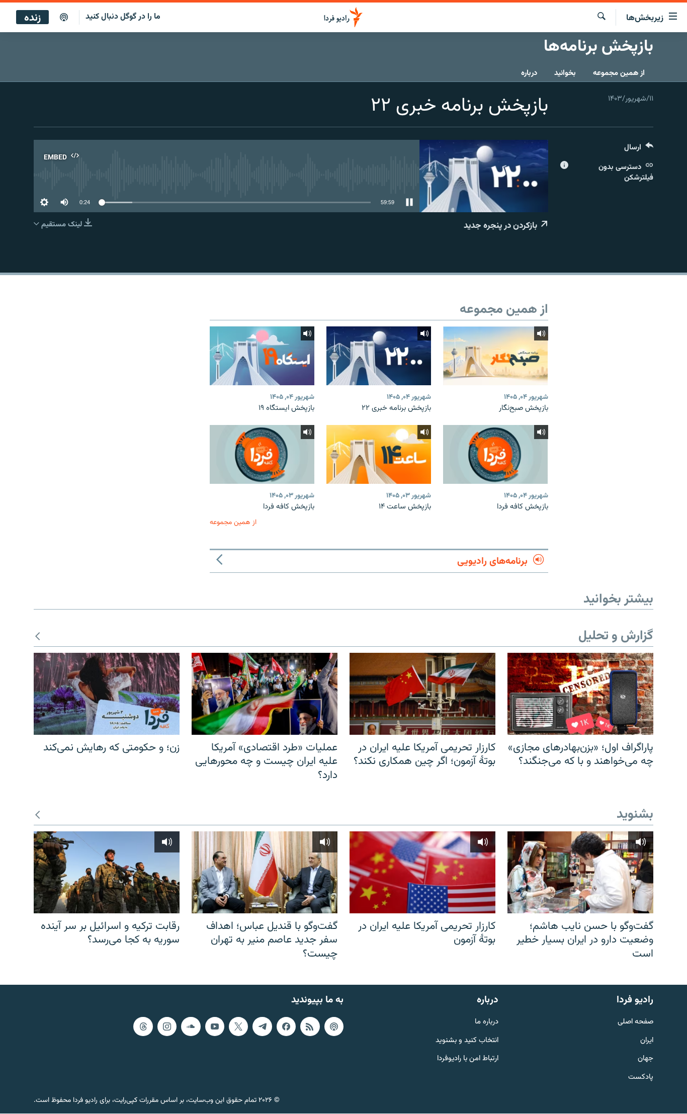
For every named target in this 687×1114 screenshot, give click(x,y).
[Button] (638, 149)
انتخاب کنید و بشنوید (467, 1041)
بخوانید (565, 73)
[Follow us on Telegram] (262, 1026)
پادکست (640, 1078)
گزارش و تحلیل (615, 636)
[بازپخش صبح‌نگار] (495, 355)
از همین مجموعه (619, 73)
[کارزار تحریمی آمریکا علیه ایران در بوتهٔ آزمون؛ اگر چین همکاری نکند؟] (422, 694)
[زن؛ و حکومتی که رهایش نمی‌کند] (107, 694)
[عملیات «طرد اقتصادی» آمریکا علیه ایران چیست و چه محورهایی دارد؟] (264, 694)
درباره (529, 73)
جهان (645, 1059)
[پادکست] (64, 17)
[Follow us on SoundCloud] (190, 1026)
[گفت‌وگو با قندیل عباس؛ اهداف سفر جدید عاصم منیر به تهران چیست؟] (264, 872)
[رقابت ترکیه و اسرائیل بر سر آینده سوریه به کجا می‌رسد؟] (107, 872)
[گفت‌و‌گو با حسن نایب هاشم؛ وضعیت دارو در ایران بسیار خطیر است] (580, 872)
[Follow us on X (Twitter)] (238, 1026)
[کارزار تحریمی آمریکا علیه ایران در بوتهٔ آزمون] (422, 872)
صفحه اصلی (635, 1022)
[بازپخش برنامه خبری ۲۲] (378, 355)
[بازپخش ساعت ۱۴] (378, 454)
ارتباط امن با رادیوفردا (467, 1059)
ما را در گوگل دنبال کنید (122, 17)
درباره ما (486, 1022)
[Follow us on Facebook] (286, 1026)
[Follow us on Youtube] (214, 1026)
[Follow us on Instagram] (167, 1026)
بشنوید (635, 815)
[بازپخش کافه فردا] (495, 454)
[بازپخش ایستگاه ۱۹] (262, 355)
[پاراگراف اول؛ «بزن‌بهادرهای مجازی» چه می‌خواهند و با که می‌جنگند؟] (580, 694)
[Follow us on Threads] (142, 1026)
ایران (646, 1041)
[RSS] (309, 1026)
